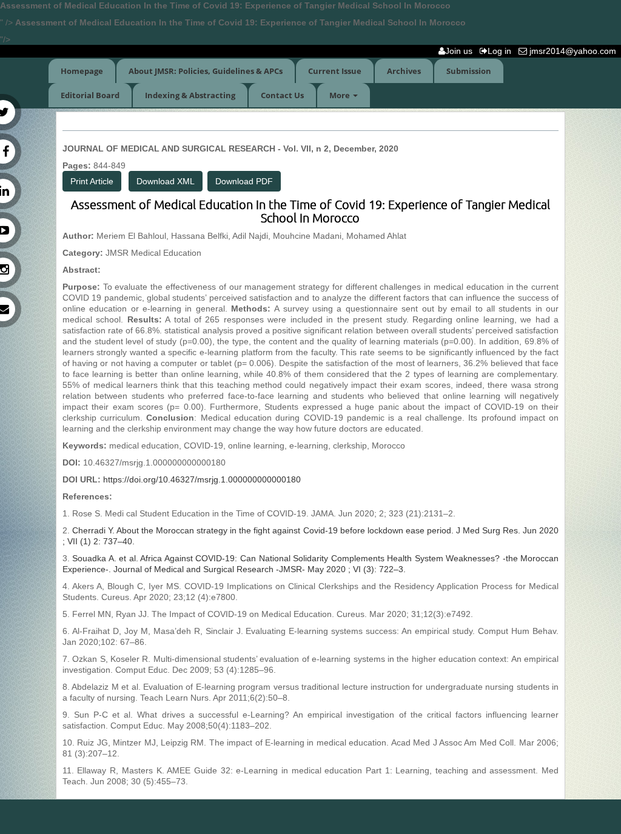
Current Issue (334, 70)
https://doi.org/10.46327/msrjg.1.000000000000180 (202, 479)
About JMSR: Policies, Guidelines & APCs (206, 70)
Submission (468, 70)
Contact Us (282, 95)
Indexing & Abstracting (190, 95)
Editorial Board (90, 95)
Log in (502, 51)
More (340, 95)
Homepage (82, 70)
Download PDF (244, 181)
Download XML (165, 181)
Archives (404, 70)
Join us (461, 51)
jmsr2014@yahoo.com (574, 51)
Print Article (91, 181)
